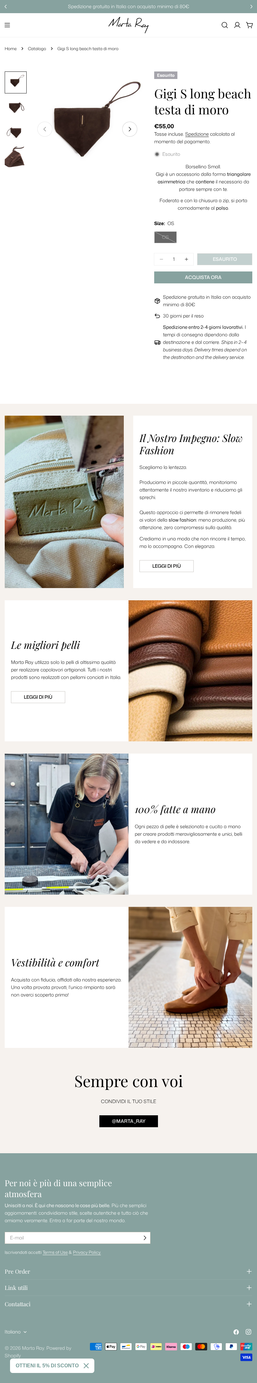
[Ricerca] (224, 25)
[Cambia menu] (7, 25)
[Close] (86, 1365)
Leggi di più (166, 566)
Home (11, 48)
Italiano (13, 1331)
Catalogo (37, 48)
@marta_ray (128, 1121)
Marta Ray (33, 1348)
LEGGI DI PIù (38, 697)
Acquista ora (203, 277)
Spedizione (197, 134)
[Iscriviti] (145, 1238)
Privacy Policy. (87, 1252)
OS (169, 238)
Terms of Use (55, 1252)
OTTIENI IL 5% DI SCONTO (47, 1365)
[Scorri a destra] (129, 129)
